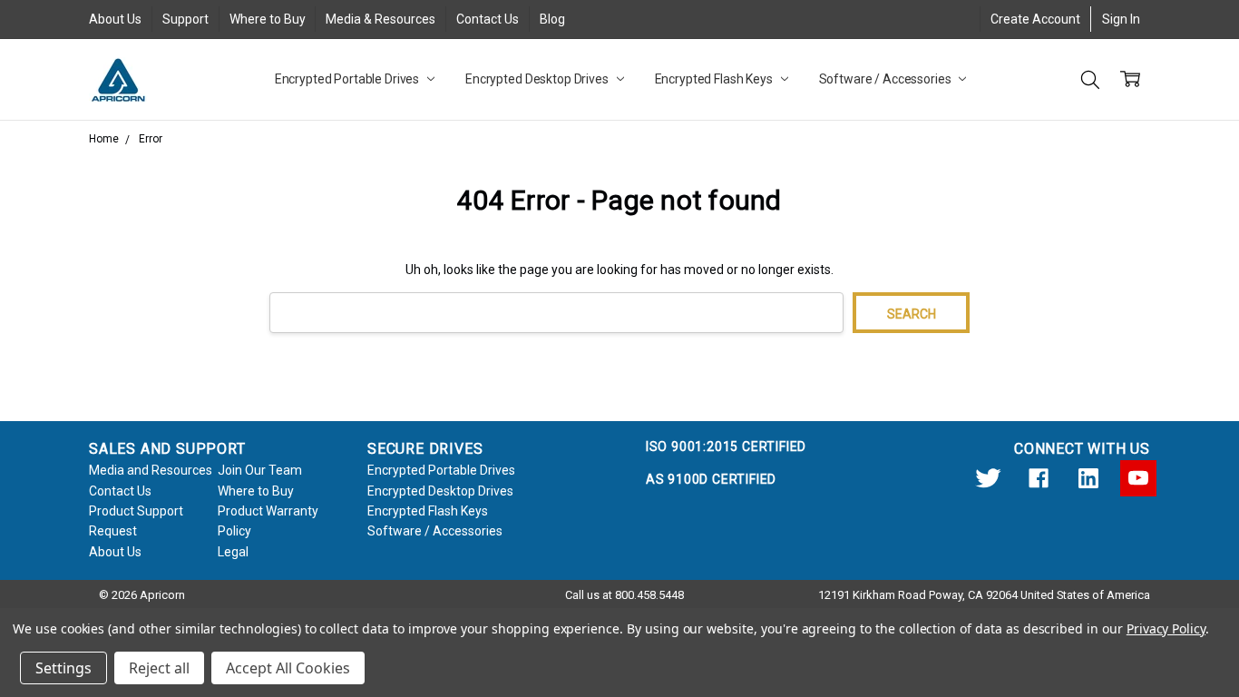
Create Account (1035, 19)
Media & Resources (380, 19)
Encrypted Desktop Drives (538, 79)
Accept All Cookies (288, 668)
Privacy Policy (1166, 628)
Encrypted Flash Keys (715, 79)
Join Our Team (260, 470)
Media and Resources (150, 470)
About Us (115, 19)
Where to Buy (267, 19)
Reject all (159, 668)
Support (185, 19)
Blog (552, 19)
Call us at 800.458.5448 (624, 595)
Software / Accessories (886, 79)
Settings (63, 668)
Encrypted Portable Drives (348, 79)
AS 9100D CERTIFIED (711, 479)
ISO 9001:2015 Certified (726, 446)
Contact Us (487, 19)
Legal (233, 552)
